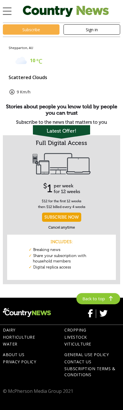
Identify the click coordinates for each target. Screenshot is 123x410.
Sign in (92, 29)
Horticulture (19, 337)
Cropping (75, 330)
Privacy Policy (19, 361)
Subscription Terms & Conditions (89, 371)
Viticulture (77, 344)
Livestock (75, 337)
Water (10, 344)
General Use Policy (86, 354)
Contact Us (77, 361)
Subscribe (31, 29)
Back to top (93, 298)
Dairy (9, 330)
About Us (13, 354)
